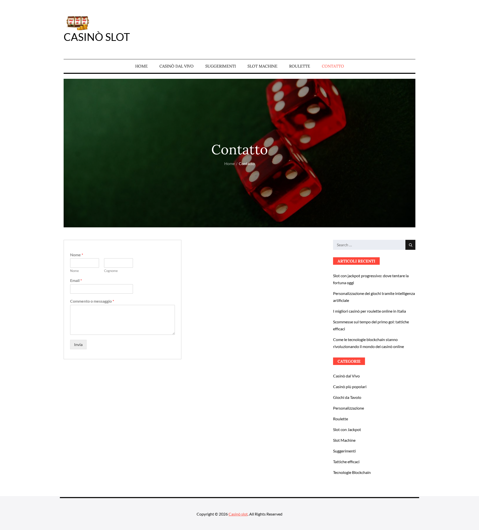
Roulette (299, 66)
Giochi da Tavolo (347, 397)
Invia (78, 344)
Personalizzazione (348, 408)
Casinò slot (97, 37)
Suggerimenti (220, 66)
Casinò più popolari (349, 386)
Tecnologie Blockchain (352, 472)
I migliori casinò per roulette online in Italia (369, 311)
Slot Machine (262, 66)
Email (76, 280)
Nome (76, 254)
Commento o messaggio (92, 301)
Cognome (111, 271)
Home (141, 66)
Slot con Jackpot (347, 429)
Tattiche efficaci (346, 461)
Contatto (333, 66)
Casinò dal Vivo (176, 66)
